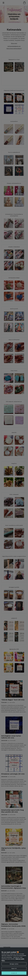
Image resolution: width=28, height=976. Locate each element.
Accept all (14, 973)
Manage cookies (14, 964)
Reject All (13, 968)
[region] (14, 961)
